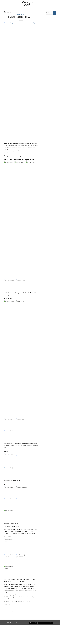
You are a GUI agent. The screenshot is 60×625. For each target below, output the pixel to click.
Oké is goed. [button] (33, 623)
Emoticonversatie (21, 17)
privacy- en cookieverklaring (45, 623)
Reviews (23, 14)
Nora (18, 14)
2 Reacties (21, 611)
